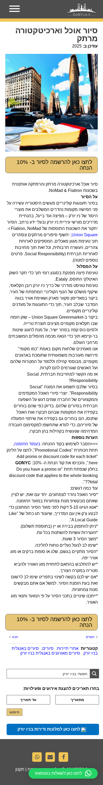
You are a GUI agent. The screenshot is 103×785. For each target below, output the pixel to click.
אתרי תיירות (67, 648)
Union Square (85, 235)
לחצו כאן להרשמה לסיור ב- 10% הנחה (54, 165)
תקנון (19, 769)
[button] (63, 773)
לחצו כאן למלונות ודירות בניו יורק (49, 729)
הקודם (90, 637)
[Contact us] (51, 758)
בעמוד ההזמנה (27, 444)
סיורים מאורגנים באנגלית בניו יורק (50, 653)
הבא (15, 637)
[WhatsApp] (38, 758)
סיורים (48, 648)
